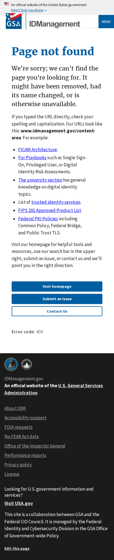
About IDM (15, 408)
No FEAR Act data (21, 436)
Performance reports (25, 455)
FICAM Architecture (37, 149)
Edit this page (17, 548)
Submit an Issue (57, 298)
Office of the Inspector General (34, 446)
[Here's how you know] (57, 7)
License (11, 474)
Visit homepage (57, 286)
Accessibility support (25, 418)
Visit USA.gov (18, 503)
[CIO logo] (26, 364)
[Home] (43, 28)
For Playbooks (32, 158)
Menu (106, 21)
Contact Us (57, 311)
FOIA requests (18, 427)
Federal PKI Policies (38, 219)
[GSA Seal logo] (11, 364)
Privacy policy (18, 465)
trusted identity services (56, 202)
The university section (40, 180)
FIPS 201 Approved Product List (49, 210)
